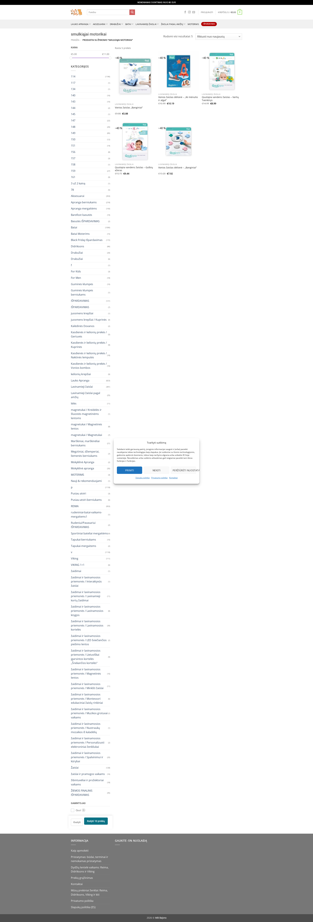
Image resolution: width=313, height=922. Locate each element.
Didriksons (77, 246)
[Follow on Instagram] (189, 12)
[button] (207, 12)
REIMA (75, 506)
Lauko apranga (79, 24)
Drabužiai (115, 24)
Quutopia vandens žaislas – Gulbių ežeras (134, 169)
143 (73, 101)
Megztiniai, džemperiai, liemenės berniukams (85, 454)
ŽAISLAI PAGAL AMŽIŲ (172, 24)
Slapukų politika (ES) (83, 907)
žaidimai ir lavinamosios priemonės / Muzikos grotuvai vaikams (89, 713)
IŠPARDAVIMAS (80, 301)
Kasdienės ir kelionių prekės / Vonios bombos (89, 366)
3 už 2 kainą (78, 183)
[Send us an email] (193, 12)
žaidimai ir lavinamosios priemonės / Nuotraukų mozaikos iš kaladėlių (85, 728)
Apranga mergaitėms (84, 208)
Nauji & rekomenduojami (86, 481)
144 (73, 108)
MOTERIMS (193, 24)
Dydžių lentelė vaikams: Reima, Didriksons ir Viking (90, 869)
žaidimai (76, 571)
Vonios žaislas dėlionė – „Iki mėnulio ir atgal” (178, 99)
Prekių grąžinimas (82, 878)
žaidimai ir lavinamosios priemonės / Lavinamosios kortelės (87, 625)
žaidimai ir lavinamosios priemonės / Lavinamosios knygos (87, 611)
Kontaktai (173, 477)
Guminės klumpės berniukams (82, 292)
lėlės (73, 403)
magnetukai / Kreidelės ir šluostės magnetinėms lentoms (86, 414)
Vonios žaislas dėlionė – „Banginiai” (177, 167)
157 (73, 158)
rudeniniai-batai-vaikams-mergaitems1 (86, 514)
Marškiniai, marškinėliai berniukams (85, 443)
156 (73, 152)
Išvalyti (77, 822)
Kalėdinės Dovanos (82, 326)
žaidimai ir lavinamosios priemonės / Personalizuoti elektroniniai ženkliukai (87, 742)
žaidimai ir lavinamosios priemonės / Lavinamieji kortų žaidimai (85, 596)
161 (73, 177)
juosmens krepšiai (82, 313)
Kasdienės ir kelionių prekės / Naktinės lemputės (89, 355)
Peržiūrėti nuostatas (184, 470)
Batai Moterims (80, 233)
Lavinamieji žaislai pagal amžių (85, 395)
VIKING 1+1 (77, 564)
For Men (76, 277)
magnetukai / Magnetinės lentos (86, 426)
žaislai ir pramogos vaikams (88, 774)
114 (73, 76)
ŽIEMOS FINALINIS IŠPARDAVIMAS (81, 793)
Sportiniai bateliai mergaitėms (89, 533)
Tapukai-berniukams (83, 539)
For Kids (76, 271)
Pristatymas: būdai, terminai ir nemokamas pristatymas (89, 859)
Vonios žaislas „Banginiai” (129, 107)
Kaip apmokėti (80, 850)
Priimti (129, 470)
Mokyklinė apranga (82, 468)
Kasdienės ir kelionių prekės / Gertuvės (89, 334)
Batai (128, 24)
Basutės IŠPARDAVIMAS (85, 221)
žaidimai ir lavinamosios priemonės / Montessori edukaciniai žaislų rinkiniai (87, 699)
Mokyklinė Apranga (82, 462)
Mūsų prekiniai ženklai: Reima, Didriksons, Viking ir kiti (89, 892)
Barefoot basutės (81, 215)
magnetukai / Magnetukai (86, 435)
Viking (74, 558)
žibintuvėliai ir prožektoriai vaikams (87, 782)
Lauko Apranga (80, 380)
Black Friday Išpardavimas (87, 240)
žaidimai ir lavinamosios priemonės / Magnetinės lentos (86, 673)
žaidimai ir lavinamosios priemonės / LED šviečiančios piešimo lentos (89, 640)
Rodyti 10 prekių (96, 821)
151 (73, 145)
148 (73, 126)
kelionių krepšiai (81, 374)
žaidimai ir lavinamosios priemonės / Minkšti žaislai (87, 686)
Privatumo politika (159, 477)
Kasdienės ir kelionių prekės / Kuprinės (89, 345)
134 (73, 89)
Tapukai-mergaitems (83, 546)
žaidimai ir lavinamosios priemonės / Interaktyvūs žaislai (86, 581)
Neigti (157, 470)
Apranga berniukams (84, 202)
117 (73, 82)
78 (72, 189)
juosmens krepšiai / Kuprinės (89, 319)
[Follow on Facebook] (185, 12)
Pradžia (75, 39)
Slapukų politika (142, 477)
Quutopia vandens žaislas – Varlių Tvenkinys (220, 99)
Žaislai (75, 767)
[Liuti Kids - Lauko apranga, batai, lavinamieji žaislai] (76, 12)
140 (73, 95)
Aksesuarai (99, 24)
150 (73, 139)
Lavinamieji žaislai (146, 24)
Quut (78, 810)
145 (73, 114)
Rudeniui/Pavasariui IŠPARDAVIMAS (83, 525)
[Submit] (132, 12)
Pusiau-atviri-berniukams (86, 500)
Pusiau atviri (78, 493)
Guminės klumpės (82, 284)
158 (73, 164)
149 (73, 133)
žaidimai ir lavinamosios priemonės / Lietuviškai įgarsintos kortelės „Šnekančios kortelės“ (85, 657)
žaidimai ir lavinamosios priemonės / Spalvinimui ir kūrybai (87, 757)
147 (73, 120)
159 (73, 170)
